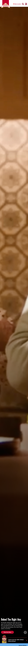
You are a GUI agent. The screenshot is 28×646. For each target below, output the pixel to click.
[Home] (5, 5)
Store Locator (17, 4)
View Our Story (7, 632)
